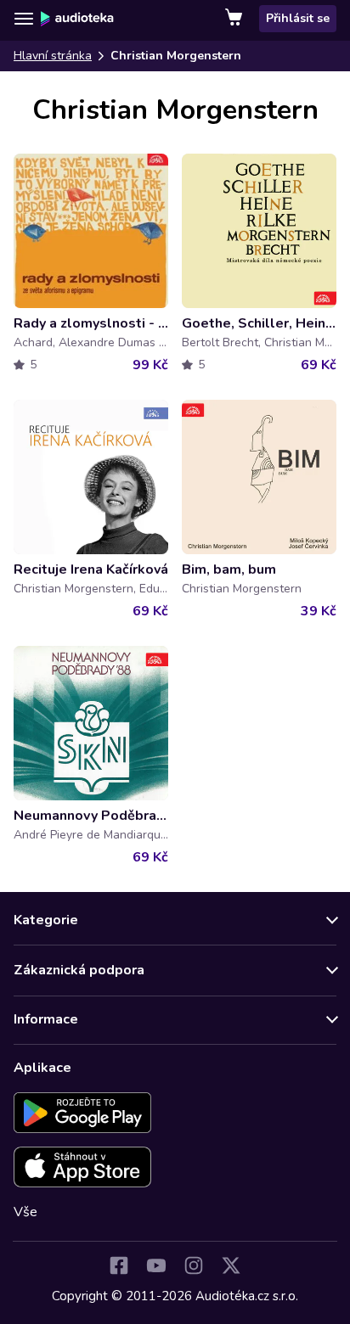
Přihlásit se (298, 18)
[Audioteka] (77, 18)
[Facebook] (119, 1265)
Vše (25, 1212)
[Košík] (235, 18)
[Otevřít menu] (24, 18)
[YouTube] (156, 1265)
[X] (231, 1265)
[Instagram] (193, 1265)
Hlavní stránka (53, 56)
